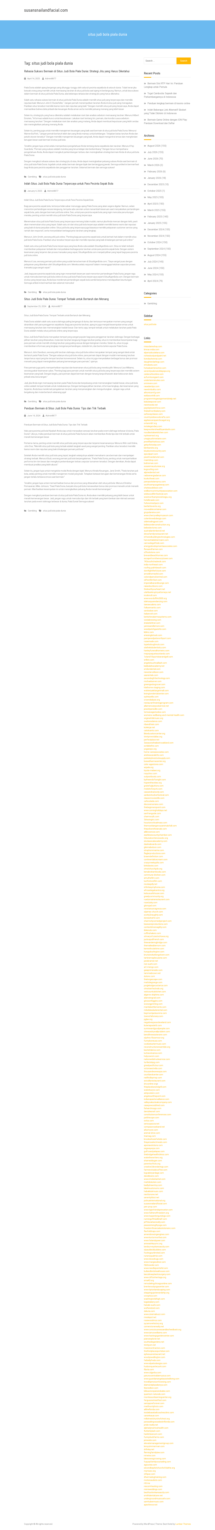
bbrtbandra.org (151, 448)
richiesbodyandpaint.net (155, 355)
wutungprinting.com (153, 1004)
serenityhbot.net (151, 1197)
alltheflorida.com (151, 1409)
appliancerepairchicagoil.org (157, 420)
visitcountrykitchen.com (155, 991)
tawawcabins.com (152, 604)
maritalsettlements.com (155, 1007)
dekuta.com (149, 1311)
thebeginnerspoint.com (154, 807)
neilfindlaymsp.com (153, 1077)
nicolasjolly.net (150, 884)
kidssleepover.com (152, 402)
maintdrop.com (151, 460)
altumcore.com (151, 1130)
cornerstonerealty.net (154, 1326)
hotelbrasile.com (151, 500)
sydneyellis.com (151, 697)
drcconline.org (150, 1084)
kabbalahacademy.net (154, 666)
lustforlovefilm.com (153, 881)
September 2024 (156, 248)
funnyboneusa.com (153, 1041)
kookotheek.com (151, 478)
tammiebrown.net (152, 973)
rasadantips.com (151, 386)
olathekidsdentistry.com (155, 647)
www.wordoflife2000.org (155, 598)
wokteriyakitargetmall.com (156, 690)
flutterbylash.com (152, 1431)
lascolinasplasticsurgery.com (157, 1274)
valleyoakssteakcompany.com (158, 1102)
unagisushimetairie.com (155, 438)
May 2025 (152, 197)
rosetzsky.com (150, 902)
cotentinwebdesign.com (155, 518)
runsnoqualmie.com (153, 1256)
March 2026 (153, 165)
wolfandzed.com (152, 1308)
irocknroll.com (150, 595)
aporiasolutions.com (153, 1145)
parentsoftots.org (152, 1163)
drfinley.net (149, 1449)
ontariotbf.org (150, 423)
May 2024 (152, 274)
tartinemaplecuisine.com (155, 958)
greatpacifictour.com (153, 1065)
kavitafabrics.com (152, 1050)
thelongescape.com (153, 979)
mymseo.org (150, 1471)
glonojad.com (150, 905)
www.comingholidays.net (155, 810)
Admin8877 (50, 78)
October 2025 (154, 190)
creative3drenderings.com (156, 1167)
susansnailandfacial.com (46, 10)
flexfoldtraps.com (152, 1231)
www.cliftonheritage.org (155, 1277)
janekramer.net (151, 961)
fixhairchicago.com (152, 1108)
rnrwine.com (149, 1455)
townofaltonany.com (153, 1016)
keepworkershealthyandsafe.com (159, 429)
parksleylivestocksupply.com (157, 758)
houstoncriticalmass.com (155, 822)
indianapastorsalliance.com (156, 1099)
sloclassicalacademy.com (155, 841)
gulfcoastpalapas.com (154, 1151)
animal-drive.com (152, 1133)
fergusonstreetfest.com (155, 1400)
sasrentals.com (151, 675)
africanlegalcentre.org (154, 890)
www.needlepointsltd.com (156, 1268)
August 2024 (153, 255)
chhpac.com (149, 1474)
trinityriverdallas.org (153, 736)
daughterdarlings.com (154, 362)
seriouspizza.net (151, 1124)
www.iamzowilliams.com (155, 1332)
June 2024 (152, 268)
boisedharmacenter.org (155, 761)
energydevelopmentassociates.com (160, 546)
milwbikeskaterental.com (155, 1010)
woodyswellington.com (154, 1357)
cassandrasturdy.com (154, 792)
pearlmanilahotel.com (154, 457)
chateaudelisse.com (153, 488)
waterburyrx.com (152, 1090)
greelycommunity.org (154, 896)
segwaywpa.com (152, 1148)
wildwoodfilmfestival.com (156, 494)
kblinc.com (149, 632)
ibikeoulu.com (150, 930)
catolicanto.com (151, 730)
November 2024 (155, 236)
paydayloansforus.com (154, 408)
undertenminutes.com (154, 380)
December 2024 (155, 229)
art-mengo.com (151, 967)
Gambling (32, 177)
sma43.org (149, 1280)
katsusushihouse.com (154, 893)
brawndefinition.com (153, 856)
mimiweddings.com (153, 1489)
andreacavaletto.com (154, 755)
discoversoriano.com (153, 804)
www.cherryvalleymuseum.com (158, 515)
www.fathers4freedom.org (156, 1213)
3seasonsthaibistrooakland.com (158, 743)
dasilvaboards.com (152, 844)
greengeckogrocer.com (154, 684)
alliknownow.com (152, 832)
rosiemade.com (151, 641)
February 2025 (154, 216)
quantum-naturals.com (154, 1394)
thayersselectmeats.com (155, 1142)
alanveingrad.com (152, 998)
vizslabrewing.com (152, 620)
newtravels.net (151, 405)
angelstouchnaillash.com (155, 663)
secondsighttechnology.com (157, 678)
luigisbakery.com (151, 1302)
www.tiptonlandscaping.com (157, 1289)
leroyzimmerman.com (154, 1446)
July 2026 (152, 152)
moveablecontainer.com (155, 509)
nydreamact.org (151, 435)
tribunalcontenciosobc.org (156, 838)
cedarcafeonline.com (154, 374)
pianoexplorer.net (152, 1339)
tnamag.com (150, 1136)
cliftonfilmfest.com (153, 580)
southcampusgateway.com (156, 485)
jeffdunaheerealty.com (154, 1222)
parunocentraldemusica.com (157, 1375)
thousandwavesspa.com (155, 1071)
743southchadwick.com (155, 561)
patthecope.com (151, 1117)
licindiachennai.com (153, 359)
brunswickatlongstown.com (156, 955)
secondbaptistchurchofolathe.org (159, 1468)
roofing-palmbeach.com (155, 567)
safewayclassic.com (153, 414)
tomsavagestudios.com (155, 712)
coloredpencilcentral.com (155, 577)
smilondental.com (152, 669)
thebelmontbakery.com (154, 411)
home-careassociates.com (156, 752)
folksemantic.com (152, 607)
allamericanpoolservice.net (156, 706)
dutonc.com (149, 976)
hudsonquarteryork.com (155, 1366)
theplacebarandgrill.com (155, 1087)
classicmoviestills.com (154, 798)
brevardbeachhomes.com (156, 555)
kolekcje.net (149, 727)
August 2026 (153, 145)
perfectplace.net (151, 740)
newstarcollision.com (153, 672)
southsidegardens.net (154, 1342)
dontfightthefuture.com (155, 571)
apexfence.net (150, 1505)
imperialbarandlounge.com (156, 583)
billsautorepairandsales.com (157, 1391)
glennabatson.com (152, 847)
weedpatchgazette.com (155, 629)
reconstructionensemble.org (157, 1047)
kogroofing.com (151, 469)
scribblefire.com (151, 746)
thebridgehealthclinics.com (156, 1154)
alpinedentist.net (151, 472)
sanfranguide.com (152, 813)
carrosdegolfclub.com (154, 543)
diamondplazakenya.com (155, 1385)
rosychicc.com (150, 773)
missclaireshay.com (153, 346)
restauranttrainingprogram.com (158, 703)
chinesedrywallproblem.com (157, 1031)
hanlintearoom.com (153, 1434)
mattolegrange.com (153, 982)
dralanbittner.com (152, 623)
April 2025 (152, 203)
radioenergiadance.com (155, 475)
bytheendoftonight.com (155, 779)
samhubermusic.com (154, 1501)
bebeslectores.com (153, 528)
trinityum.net (150, 1345)
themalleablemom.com (155, 945)
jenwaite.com (150, 1440)
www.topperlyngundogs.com (157, 1216)
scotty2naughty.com (153, 915)
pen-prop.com (150, 1207)
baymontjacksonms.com (155, 1013)
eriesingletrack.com (153, 635)
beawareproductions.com (156, 924)
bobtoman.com (151, 463)
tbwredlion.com (151, 1388)
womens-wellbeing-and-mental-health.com (164, 715)
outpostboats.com (152, 776)
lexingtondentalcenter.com (156, 693)
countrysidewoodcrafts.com (157, 417)
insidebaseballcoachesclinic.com (159, 1412)
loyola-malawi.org (152, 770)
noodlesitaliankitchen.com (156, 432)
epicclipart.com (151, 454)
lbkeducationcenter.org (154, 733)
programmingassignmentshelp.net (160, 398)
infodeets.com (150, 365)
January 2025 (154, 223)
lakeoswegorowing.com (155, 1458)
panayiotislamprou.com (155, 481)
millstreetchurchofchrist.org (157, 1418)
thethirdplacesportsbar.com (157, 1351)
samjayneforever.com (154, 1403)
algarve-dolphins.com (154, 995)
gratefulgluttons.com (154, 786)
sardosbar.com (151, 610)
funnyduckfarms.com (154, 1437)
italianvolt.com (150, 614)
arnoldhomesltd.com (153, 574)
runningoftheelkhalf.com (155, 1219)
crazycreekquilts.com (154, 862)
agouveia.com (150, 1465)
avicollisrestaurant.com (154, 1081)
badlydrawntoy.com (153, 1185)
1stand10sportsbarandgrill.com (158, 657)
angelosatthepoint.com (154, 1096)
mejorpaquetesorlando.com (157, 653)
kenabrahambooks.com (155, 872)
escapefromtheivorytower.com (158, 558)
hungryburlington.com (154, 952)
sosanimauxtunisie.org (154, 466)
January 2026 (154, 178)
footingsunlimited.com (154, 1253)
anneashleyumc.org (153, 1243)
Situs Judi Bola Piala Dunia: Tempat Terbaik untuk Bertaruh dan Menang (66, 299)
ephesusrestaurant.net (154, 1354)
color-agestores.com (153, 764)
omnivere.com (150, 383)
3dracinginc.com (151, 819)
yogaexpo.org (150, 749)
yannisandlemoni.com (154, 626)
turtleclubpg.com (152, 1062)
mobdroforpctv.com (153, 789)
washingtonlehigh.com (154, 1299)
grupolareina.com (152, 512)
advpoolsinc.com (151, 1093)
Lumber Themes (183, 1524)
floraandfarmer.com (153, 549)
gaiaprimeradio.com (153, 970)
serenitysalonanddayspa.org (157, 371)
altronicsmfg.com (152, 392)
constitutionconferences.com (157, 1114)
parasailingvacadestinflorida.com (159, 1422)
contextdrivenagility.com (155, 927)
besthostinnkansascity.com (156, 1492)
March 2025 (153, 210)
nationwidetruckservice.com (157, 1059)
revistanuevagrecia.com (155, 908)
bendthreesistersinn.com (155, 1034)
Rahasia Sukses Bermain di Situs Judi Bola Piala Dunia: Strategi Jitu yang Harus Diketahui (76, 71)
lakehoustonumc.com (154, 1188)
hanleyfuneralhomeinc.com (156, 650)
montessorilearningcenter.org (157, 1397)
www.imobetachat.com (154, 1179)
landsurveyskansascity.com (156, 1246)
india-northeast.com (153, 564)
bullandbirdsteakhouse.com (157, 1271)
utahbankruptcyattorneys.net (157, 592)
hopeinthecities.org (153, 783)
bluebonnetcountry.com (155, 451)
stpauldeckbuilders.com (155, 1250)
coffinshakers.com (152, 933)
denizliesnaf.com (152, 1111)
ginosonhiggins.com (153, 1001)
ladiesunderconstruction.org (157, 524)
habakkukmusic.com (153, 1191)
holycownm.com (151, 1056)
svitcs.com (149, 1120)
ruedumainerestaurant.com (157, 899)
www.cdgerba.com (152, 1372)
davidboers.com (151, 1176)
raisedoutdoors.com (153, 586)
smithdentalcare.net (153, 1495)
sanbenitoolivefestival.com (156, 795)
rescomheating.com (153, 1486)
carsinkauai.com (151, 1415)
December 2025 (155, 184)
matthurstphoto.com (153, 1406)
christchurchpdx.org (153, 869)
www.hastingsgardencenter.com (159, 1336)
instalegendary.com (153, 426)
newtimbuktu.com (152, 389)
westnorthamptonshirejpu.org (158, 497)
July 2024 (152, 261)
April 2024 (152, 281)
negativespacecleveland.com (157, 1022)
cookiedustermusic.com (155, 1044)
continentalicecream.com (155, 859)
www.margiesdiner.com (155, 1262)
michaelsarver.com (152, 681)
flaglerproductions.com (154, 853)
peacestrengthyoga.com (155, 1225)
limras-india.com (151, 349)
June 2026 (152, 158)
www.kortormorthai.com (155, 1237)
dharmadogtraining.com (155, 1477)
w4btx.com (149, 660)
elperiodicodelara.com (154, 352)
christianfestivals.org (153, 988)
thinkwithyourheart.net (154, 589)
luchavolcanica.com (153, 1053)
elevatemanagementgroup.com (158, 1443)
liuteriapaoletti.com (153, 1025)
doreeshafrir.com (152, 918)
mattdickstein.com (152, 1182)
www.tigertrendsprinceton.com (158, 1210)
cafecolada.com (151, 801)
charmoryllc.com (151, 816)
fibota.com (149, 1369)
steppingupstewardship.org (156, 1293)
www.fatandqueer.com (154, 1240)
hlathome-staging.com (154, 687)
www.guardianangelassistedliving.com (161, 1379)
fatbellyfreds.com (152, 1360)
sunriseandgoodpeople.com (157, 1028)
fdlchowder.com (151, 1265)
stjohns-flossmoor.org (154, 1038)
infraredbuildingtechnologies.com (159, 537)
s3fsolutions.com (152, 552)
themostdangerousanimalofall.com (160, 826)
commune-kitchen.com (154, 875)
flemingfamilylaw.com (154, 1452)
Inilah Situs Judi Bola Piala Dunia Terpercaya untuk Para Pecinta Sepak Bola (68, 183)
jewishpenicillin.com (153, 709)
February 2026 (154, 171)
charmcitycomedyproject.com (158, 921)
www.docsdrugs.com (153, 1259)
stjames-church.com (153, 912)
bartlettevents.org (152, 506)
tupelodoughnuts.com (154, 644)
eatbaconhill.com (152, 395)
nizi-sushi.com (150, 964)
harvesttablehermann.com (156, 540)
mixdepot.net (150, 1317)
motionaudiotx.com (153, 1480)
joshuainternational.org (154, 1200)
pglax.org (148, 1019)
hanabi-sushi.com (152, 1305)
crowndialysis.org (152, 700)
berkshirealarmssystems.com (157, 617)
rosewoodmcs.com (153, 1320)
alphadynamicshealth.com (156, 1428)
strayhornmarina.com (154, 850)
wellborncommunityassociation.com (160, 491)
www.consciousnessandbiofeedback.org (162, 1329)
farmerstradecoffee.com (155, 1170)
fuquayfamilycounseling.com (157, 1462)
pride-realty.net (151, 1425)
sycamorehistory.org (153, 1323)
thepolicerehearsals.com (155, 829)
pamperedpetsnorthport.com (157, 638)
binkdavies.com (151, 865)
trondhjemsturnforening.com (157, 1382)
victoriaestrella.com (153, 1068)
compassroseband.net (154, 1127)
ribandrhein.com (151, 724)
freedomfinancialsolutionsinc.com (159, 1228)
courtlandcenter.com (153, 1074)
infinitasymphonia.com (154, 887)
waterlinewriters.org (153, 1157)
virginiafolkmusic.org (153, 718)
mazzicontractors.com (154, 1348)
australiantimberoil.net (154, 531)
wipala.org (148, 767)
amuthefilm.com (151, 878)
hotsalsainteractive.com (155, 368)
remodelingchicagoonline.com (158, 1283)
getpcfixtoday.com (152, 445)
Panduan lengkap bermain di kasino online (168, 103)
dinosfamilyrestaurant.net (156, 534)
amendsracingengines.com (156, 1234)
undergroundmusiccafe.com (157, 1498)
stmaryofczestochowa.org (156, 936)
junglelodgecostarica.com (156, 985)
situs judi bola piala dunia (54, 177)
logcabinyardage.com (154, 1173)
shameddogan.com (153, 1160)
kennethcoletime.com (154, 948)
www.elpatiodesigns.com (155, 1363)
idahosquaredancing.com (155, 601)
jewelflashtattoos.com (154, 442)
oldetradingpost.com (153, 521)
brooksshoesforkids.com (155, 1139)
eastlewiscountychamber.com (158, 835)
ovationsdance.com (153, 721)
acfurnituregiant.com (154, 377)
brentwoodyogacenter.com (156, 1286)
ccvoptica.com (150, 1296)
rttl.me (147, 1483)
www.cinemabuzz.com (154, 1314)
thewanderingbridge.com (155, 942)
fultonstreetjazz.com (154, 503)
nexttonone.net (151, 1194)
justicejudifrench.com (154, 939)
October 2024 (154, 242)
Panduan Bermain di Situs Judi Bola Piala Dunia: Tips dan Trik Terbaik (65, 408)
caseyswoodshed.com (154, 1105)
